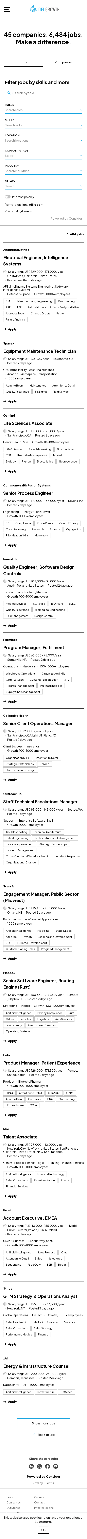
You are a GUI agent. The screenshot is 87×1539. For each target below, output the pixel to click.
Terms (49, 1483)
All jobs (34, 204)
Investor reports (44, 1507)
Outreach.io (12, 794)
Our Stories (13, 1507)
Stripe (7, 1288)
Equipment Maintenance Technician (39, 351)
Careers (39, 1497)
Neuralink (10, 559)
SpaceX (8, 343)
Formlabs (10, 639)
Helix (6, 1055)
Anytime (22, 211)
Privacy (38, 1483)
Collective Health (16, 715)
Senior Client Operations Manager (38, 723)
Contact (39, 1502)
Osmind (9, 415)
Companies (63, 62)
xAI (5, 1358)
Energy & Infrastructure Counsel (36, 1366)
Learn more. (43, 1521)
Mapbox (9, 973)
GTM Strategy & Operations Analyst (40, 1296)
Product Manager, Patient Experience (42, 1063)
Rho (6, 1129)
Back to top (46, 1434)
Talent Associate (20, 1136)
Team (9, 1497)
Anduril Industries (16, 249)
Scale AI (9, 886)
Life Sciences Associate (27, 423)
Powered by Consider (66, 218)
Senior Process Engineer (28, 493)
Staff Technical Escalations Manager (40, 801)
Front (7, 1210)
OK (43, 1530)
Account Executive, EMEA (30, 1218)
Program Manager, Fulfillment (33, 647)
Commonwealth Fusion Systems (27, 485)
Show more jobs (43, 1423)
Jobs (23, 62)
